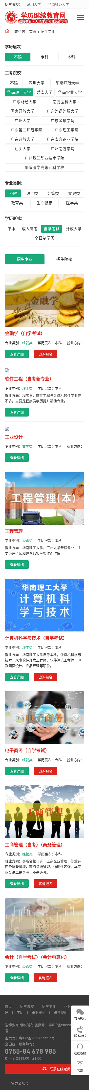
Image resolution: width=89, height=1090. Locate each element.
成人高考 (30, 228)
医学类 (72, 203)
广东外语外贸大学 (62, 111)
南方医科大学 (64, 102)
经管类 (53, 193)
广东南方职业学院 (62, 139)
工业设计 (14, 437)
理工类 (32, 193)
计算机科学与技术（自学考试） (36, 638)
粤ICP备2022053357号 (37, 1037)
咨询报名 (45, 354)
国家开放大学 (22, 111)
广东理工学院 (66, 130)
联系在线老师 (60, 1068)
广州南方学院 (62, 148)
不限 (18, 57)
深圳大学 (34, 4)
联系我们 (60, 1012)
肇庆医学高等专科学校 (44, 167)
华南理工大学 (19, 92)
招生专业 (48, 31)
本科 (71, 57)
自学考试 (52, 228)
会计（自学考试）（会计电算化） (37, 957)
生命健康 (44, 203)
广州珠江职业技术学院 (44, 158)
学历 (20, 1012)
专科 (44, 57)
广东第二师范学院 (26, 130)
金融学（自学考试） (25, 333)
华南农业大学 (70, 92)
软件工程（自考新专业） (29, 379)
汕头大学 (22, 148)
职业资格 (38, 1012)
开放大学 (74, 228)
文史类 (74, 193)
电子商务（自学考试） (27, 750)
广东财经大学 (24, 102)
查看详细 (17, 354)
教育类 (17, 203)
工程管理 (14, 531)
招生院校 (64, 259)
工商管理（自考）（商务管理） (35, 845)
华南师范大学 (58, 4)
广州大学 (22, 120)
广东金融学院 (62, 120)
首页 (32, 31)
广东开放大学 (22, 139)
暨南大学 (44, 92)
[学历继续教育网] (37, 17)
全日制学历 (44, 238)
